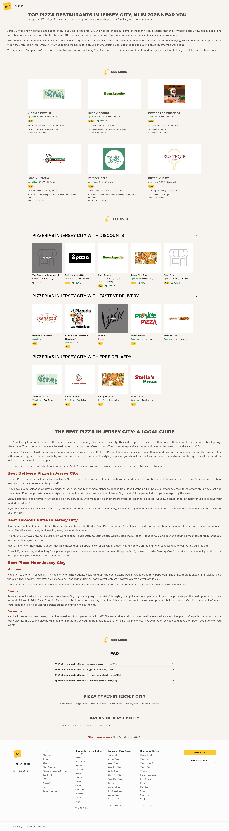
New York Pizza (114, 755)
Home (45, 751)
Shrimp (143, 791)
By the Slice (113, 771)
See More (119, 72)
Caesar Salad (146, 755)
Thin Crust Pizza (115, 791)
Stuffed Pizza (113, 795)
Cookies (143, 771)
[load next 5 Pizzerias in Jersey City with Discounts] (196, 236)
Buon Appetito (105, 275)
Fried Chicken (146, 779)
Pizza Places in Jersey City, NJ (127, 737)
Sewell (78, 797)
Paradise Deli (170, 335)
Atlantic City (80, 777)
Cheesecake (145, 759)
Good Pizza (169, 275)
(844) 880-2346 (20, 771)
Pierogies (144, 787)
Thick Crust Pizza (115, 799)
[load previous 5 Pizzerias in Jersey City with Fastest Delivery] (190, 296)
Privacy (46, 787)
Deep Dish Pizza (114, 767)
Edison (78, 781)
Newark (78, 765)
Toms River (80, 761)
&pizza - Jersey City (74, 275)
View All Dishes (146, 805)
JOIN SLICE (200, 752)
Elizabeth (79, 769)
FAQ (45, 779)
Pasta (142, 783)
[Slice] (7, 6)
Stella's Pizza (137, 396)
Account (46, 783)
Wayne (78, 801)
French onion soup (148, 775)
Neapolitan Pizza (115, 779)
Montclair (79, 793)
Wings (143, 799)
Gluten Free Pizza (115, 775)
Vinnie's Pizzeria (73, 396)
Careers (46, 759)
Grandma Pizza (114, 787)
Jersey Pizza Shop (139, 275)
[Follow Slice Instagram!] (28, 764)
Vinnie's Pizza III (40, 396)
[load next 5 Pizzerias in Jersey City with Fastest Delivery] (196, 296)
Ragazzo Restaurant (42, 335)
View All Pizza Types (116, 805)
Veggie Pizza (113, 763)
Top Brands (48, 775)
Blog (45, 763)
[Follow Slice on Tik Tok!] (21, 764)
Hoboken (79, 773)
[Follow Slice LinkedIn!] (25, 764)
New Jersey (103, 737)
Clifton (78, 785)
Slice (90, 737)
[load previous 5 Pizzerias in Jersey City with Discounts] (190, 236)
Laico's (101, 335)
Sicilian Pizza (113, 759)
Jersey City (80, 757)
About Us (47, 755)
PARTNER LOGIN (199, 760)
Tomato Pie (112, 783)
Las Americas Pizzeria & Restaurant (76, 337)
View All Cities (81, 808)
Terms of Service (50, 791)
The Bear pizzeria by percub (46, 275)
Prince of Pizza (138, 335)
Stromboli (144, 795)
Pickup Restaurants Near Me (55, 771)
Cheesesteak (145, 767)
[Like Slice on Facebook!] (13, 764)
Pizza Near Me (49, 767)
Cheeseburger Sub (148, 763)
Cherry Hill (79, 789)
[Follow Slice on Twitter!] (17, 764)
